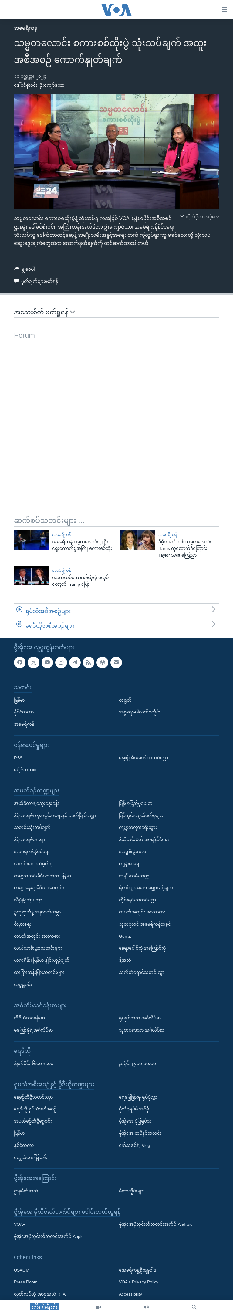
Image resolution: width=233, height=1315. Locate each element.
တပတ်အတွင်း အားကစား (37, 936)
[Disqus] (116, 417)
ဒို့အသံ (125, 960)
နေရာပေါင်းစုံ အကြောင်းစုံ (142, 948)
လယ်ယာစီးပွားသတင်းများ (38, 948)
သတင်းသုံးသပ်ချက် (32, 827)
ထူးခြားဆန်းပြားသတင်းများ (39, 972)
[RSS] (88, 662)
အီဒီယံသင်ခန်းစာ (29, 1017)
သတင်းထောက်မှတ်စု (33, 863)
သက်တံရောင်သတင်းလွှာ (141, 972)
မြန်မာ (19, 700)
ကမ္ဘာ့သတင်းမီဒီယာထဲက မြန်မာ (42, 875)
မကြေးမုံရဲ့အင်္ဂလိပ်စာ (33, 1030)
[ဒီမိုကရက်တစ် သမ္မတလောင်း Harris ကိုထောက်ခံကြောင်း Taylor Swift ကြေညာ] (137, 540)
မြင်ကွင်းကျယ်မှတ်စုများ (141, 815)
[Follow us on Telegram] (75, 662)
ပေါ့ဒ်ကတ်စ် (25, 770)
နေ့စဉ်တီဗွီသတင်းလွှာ (33, 1097)
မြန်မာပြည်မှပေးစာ (135, 803)
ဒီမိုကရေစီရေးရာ (29, 839)
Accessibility (130, 1294)
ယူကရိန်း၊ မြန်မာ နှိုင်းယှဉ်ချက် (41, 960)
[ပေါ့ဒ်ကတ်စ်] (102, 662)
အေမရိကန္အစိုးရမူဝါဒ (137, 1270)
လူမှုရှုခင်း (23, 984)
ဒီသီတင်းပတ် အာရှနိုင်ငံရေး (144, 839)
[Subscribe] (116, 662)
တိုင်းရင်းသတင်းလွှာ (137, 899)
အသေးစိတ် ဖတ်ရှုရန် (42, 312)
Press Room (26, 1282)
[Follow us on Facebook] (19, 662)
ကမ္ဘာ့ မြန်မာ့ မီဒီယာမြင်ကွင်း (39, 887)
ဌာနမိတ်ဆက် (26, 1190)
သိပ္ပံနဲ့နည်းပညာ (28, 899)
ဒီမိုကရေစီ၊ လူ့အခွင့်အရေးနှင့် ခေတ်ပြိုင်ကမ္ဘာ (55, 815)
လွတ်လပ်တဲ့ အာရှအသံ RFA (40, 1294)
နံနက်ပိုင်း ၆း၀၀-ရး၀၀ (33, 1063)
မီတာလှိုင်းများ (132, 1190)
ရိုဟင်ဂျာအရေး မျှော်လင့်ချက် (146, 887)
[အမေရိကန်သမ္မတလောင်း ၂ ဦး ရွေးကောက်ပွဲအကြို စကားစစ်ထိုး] (31, 540)
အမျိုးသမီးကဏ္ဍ (134, 875)
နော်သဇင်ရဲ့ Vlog (134, 1145)
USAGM (21, 1270)
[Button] (24, 270)
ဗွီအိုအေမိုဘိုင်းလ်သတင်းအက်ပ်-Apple (49, 1236)
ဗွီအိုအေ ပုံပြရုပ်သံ (135, 1121)
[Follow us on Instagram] (61, 662)
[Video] (98, 1307)
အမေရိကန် (25, 28)
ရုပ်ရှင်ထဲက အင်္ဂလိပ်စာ (140, 1017)
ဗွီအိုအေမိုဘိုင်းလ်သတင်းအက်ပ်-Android (156, 1224)
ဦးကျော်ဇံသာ (52, 85)
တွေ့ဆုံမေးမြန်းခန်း (31, 1157)
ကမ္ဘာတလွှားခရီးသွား (138, 827)
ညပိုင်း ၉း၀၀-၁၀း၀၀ (137, 1063)
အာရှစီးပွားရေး (132, 851)
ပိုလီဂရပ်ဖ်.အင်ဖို (134, 1109)
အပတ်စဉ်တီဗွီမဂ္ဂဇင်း (33, 1121)
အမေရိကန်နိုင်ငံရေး (32, 851)
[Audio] (146, 1307)
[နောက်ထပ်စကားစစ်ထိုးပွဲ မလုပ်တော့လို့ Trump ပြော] (31, 575)
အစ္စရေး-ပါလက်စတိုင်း (139, 712)
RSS (18, 757)
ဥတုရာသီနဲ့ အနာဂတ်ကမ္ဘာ (37, 912)
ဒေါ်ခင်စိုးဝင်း (25, 85)
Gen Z (125, 936)
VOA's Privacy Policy (138, 1282)
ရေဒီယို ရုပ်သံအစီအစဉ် (35, 1109)
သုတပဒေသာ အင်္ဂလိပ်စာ (141, 1030)
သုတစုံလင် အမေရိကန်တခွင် (145, 924)
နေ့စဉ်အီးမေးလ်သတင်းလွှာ (143, 757)
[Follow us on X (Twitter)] (33, 662)
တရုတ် (125, 700)
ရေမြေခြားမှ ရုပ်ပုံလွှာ (138, 1097)
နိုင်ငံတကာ (24, 712)
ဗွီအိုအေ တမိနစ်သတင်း (140, 1133)
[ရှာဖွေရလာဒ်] (194, 1307)
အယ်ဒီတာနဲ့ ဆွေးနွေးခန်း (36, 803)
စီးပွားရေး (23, 924)
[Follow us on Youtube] (47, 662)
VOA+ (19, 1224)
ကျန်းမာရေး (130, 863)
